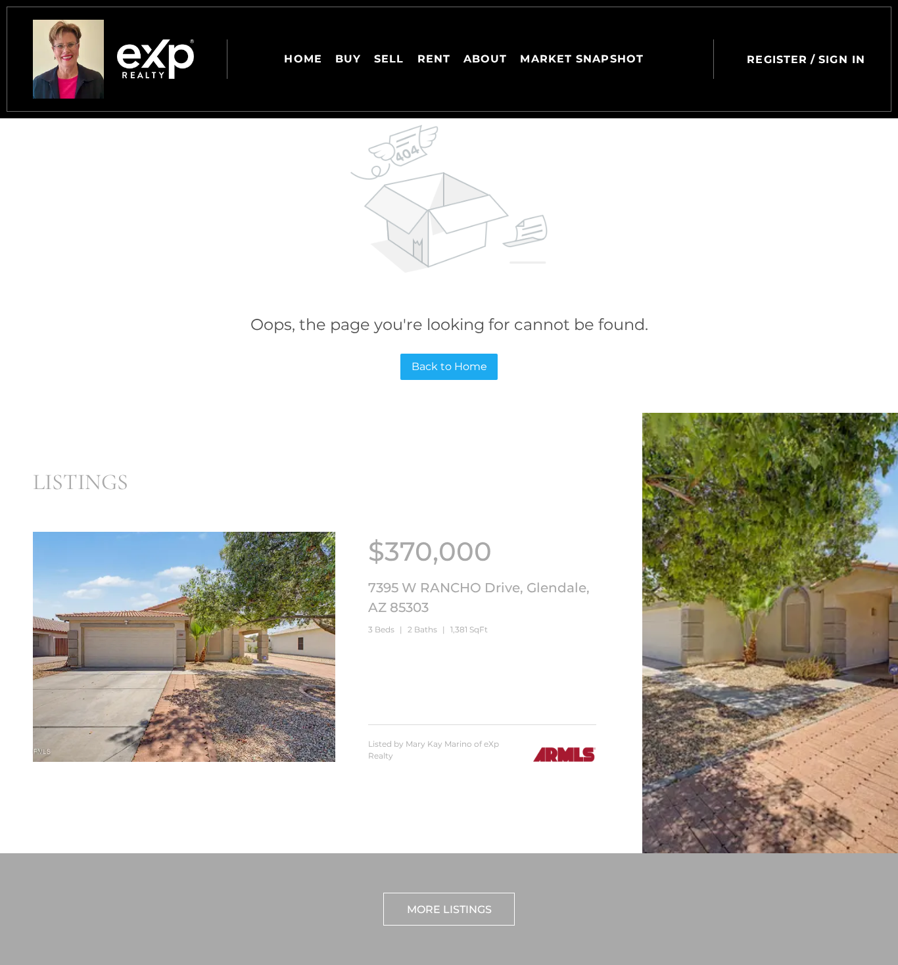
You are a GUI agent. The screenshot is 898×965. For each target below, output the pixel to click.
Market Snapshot (582, 59)
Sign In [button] (841, 59)
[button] (68, 59)
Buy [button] (348, 59)
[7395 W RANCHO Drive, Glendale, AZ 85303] (184, 759)
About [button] (485, 59)
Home (302, 59)
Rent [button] (433, 59)
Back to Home (449, 366)
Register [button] (777, 59)
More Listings (449, 909)
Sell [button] (389, 59)
